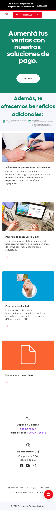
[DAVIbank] (6, 15)
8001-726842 (28, 429)
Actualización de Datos (23, 492)
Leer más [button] (42, 5)
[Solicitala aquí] (28, 190)
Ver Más (28, 78)
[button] (49, 15)
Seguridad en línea (15, 487)
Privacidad (44, 487)
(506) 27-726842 (36, 432)
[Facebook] (21, 465)
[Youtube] (28, 465)
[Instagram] (34, 465)
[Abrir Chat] (48, 494)
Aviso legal (31, 487)
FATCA (40, 492)
